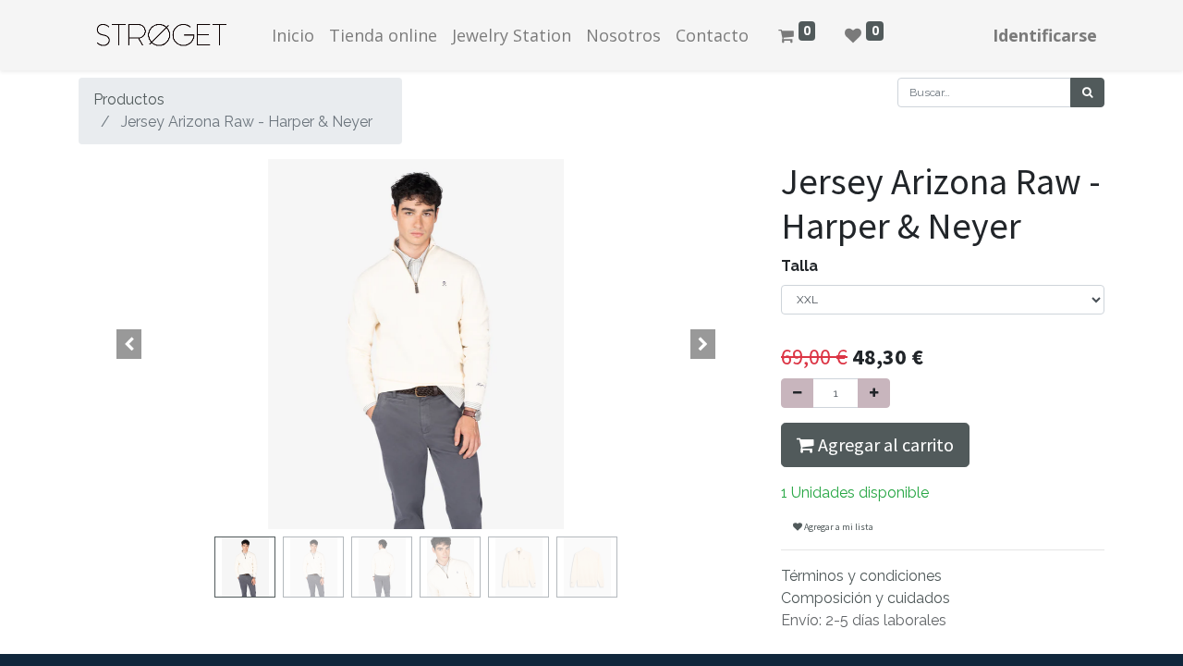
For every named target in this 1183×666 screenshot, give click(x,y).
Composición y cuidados (865, 598)
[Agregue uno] (874, 393)
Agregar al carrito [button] (884, 444)
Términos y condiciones (861, 576)
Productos (129, 99)
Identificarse (1045, 35)
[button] (129, 344)
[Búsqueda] (1087, 92)
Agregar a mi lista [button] (837, 527)
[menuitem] (293, 36)
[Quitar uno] (797, 393)
